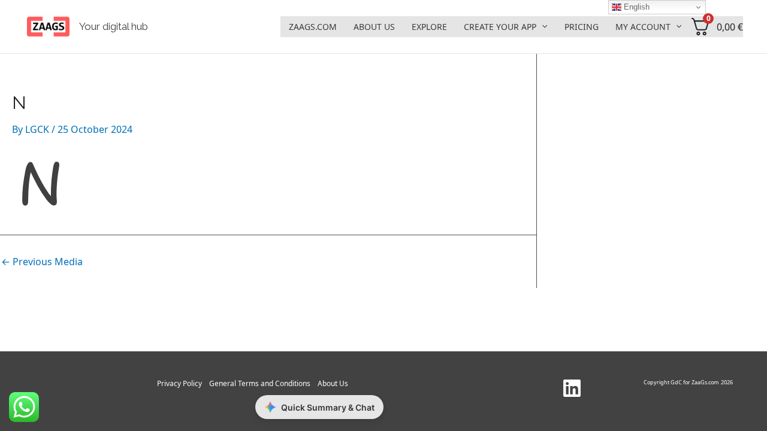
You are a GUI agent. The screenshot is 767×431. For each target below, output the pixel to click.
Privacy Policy (179, 383)
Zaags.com (313, 26)
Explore (429, 26)
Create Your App (500, 26)
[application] (541, 26)
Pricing (581, 26)
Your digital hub (113, 26)
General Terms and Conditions (259, 383)
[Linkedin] (572, 388)
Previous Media (42, 261)
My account (643, 26)
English (635, 6)
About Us (374, 26)
